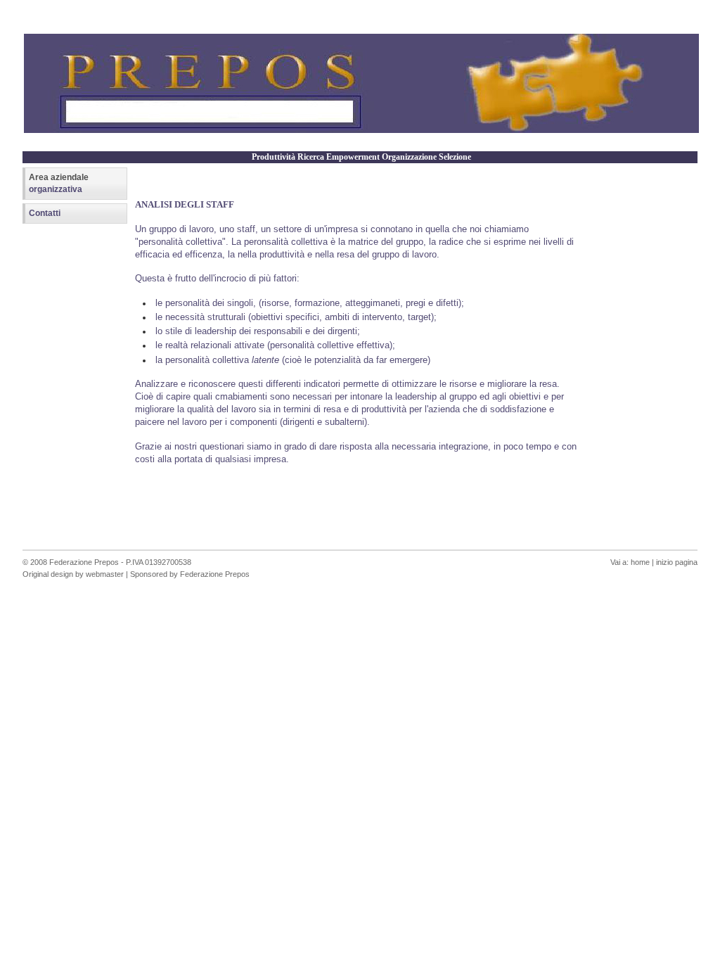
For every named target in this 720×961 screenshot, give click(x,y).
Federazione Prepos (84, 562)
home (640, 562)
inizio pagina (677, 562)
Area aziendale (59, 183)
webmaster (105, 574)
